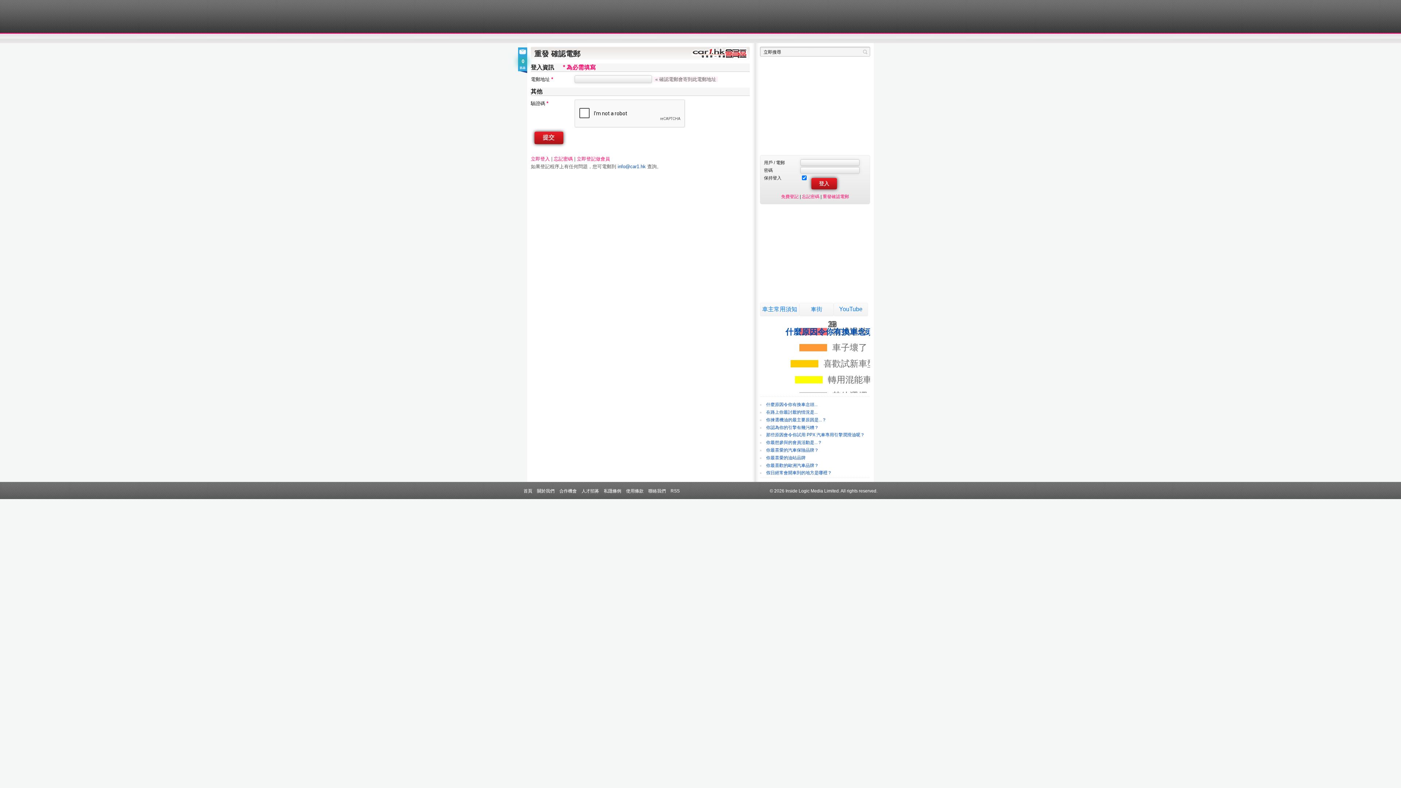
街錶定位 (769, 38)
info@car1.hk (632, 166)
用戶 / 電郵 (774, 162)
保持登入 (772, 177)
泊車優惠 (696, 38)
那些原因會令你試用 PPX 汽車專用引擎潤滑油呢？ (815, 434)
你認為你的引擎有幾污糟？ (792, 427)
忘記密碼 (563, 159)
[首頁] (564, 16)
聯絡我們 (657, 490)
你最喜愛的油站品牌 (786, 457)
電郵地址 (542, 79)
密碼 (768, 170)
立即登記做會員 (593, 159)
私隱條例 (612, 490)
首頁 (528, 490)
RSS (675, 490)
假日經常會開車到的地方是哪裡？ (799, 472)
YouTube (850, 309)
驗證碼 (539, 103)
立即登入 (540, 159)
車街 (746, 38)
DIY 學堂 (630, 38)
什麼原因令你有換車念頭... (792, 404)
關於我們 (546, 490)
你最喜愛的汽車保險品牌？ (792, 450)
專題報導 (601, 38)
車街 (816, 309)
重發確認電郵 (836, 196)
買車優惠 (724, 38)
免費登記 (790, 196)
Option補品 (663, 38)
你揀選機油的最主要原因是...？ (796, 419)
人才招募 (590, 490)
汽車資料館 (802, 38)
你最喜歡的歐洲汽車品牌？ (792, 465)
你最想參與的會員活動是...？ (794, 442)
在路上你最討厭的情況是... (792, 412)
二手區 (834, 38)
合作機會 (568, 490)
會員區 (863, 38)
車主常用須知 (779, 309)
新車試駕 (572, 38)
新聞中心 (540, 38)
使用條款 (635, 490)
